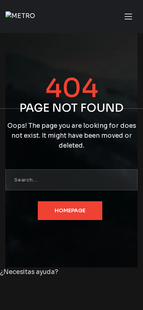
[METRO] (20, 16)
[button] (71, 272)
